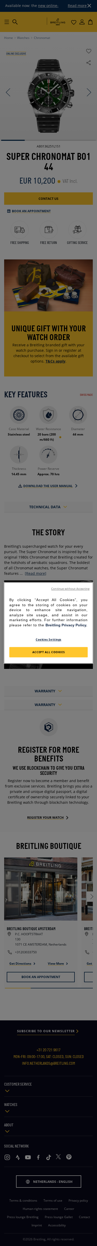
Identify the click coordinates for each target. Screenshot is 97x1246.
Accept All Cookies (48, 652)
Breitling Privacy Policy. (66, 625)
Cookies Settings (48, 639)
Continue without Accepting (70, 589)
